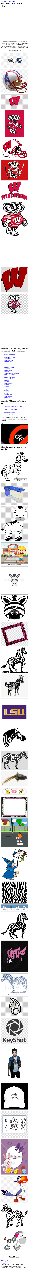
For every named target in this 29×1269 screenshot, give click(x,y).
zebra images (7, 397)
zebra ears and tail (8, 360)
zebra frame (7, 368)
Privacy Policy (4, 1261)
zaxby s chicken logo (9, 354)
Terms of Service (5, 1260)
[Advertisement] (14, 24)
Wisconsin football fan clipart (8, 66)
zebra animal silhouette (9, 374)
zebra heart (6, 380)
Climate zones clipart (9, 412)
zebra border (7, 355)
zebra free (6, 386)
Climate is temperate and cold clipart (13, 406)
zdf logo (6, 393)
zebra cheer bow (8, 383)
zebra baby (6, 371)
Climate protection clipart (10, 409)
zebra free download (9, 367)
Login (13, 1)
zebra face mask (8, 370)
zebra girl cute (7, 358)
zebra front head (8, 361)
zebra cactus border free (10, 378)
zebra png (6, 391)
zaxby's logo (7, 390)
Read (2, 423)
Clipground (8, 1264)
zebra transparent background (11, 373)
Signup (10, 1)
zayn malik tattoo (8, 365)
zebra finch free (8, 394)
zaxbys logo (7, 389)
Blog (2, 1)
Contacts (5, 1)
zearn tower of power (9, 357)
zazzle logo (7, 381)
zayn (5, 363)
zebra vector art (8, 396)
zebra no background (9, 377)
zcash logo (6, 384)
